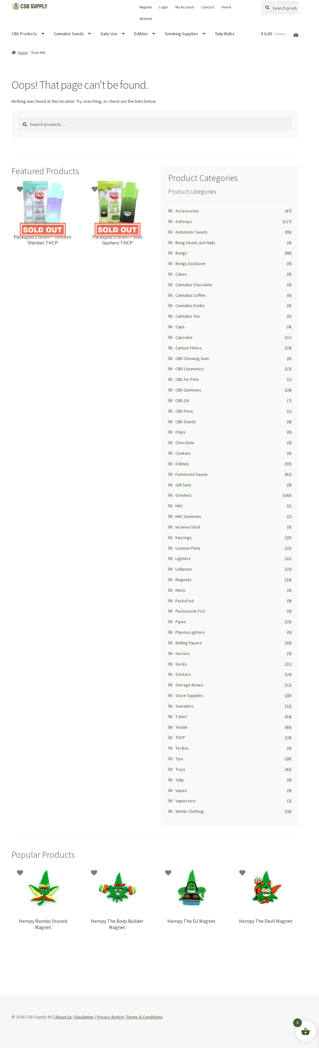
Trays (180, 769)
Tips (179, 758)
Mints (180, 590)
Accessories (187, 211)
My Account (184, 7)
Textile (181, 727)
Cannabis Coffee (190, 295)
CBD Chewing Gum (192, 358)
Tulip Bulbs (225, 33)
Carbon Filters (188, 348)
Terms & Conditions (144, 1017)
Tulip (179, 780)
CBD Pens (184, 411)
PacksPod (184, 601)
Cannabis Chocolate (193, 284)
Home (226, 7)
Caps (180, 327)
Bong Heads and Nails (195, 242)
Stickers (183, 674)
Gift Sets (183, 485)
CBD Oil (182, 400)
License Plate (187, 548)
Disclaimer (84, 1017)
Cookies (183, 453)
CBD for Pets (187, 379)
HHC (179, 506)
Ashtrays (183, 221)
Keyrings (183, 537)
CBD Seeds (185, 421)
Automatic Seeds (191, 232)
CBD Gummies (188, 390)
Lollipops (183, 569)
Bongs (181, 253)
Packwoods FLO (190, 611)
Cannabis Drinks (190, 305)
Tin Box (181, 748)
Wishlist (146, 18)
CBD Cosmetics (189, 369)
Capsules (184, 337)
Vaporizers (185, 801)
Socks (181, 664)
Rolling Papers (188, 643)
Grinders (183, 495)
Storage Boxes (189, 685)
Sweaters (184, 706)
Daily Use (109, 33)
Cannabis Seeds (69, 33)
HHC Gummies (188, 516)
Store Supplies (189, 695)
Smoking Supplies (181, 33)
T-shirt (181, 716)
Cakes (181, 274)
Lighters (183, 558)
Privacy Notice (110, 1017)
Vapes (181, 790)
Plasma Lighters (190, 632)
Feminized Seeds (191, 474)
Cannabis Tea (187, 316)
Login (163, 7)
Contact (207, 7)
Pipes (180, 621)
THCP (180, 737)
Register (146, 7)
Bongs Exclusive (190, 263)
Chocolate (184, 442)
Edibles (141, 33)
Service (182, 653)
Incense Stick (187, 527)
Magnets (183, 579)
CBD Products (24, 33)
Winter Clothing (189, 811)
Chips (180, 432)
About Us (63, 1017)
